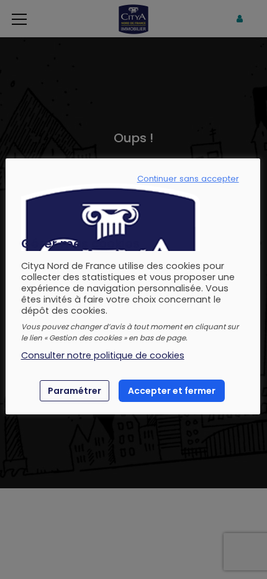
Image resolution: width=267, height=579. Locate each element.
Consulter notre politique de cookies (102, 355)
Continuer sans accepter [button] (188, 179)
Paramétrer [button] (74, 391)
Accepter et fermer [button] (171, 391)
